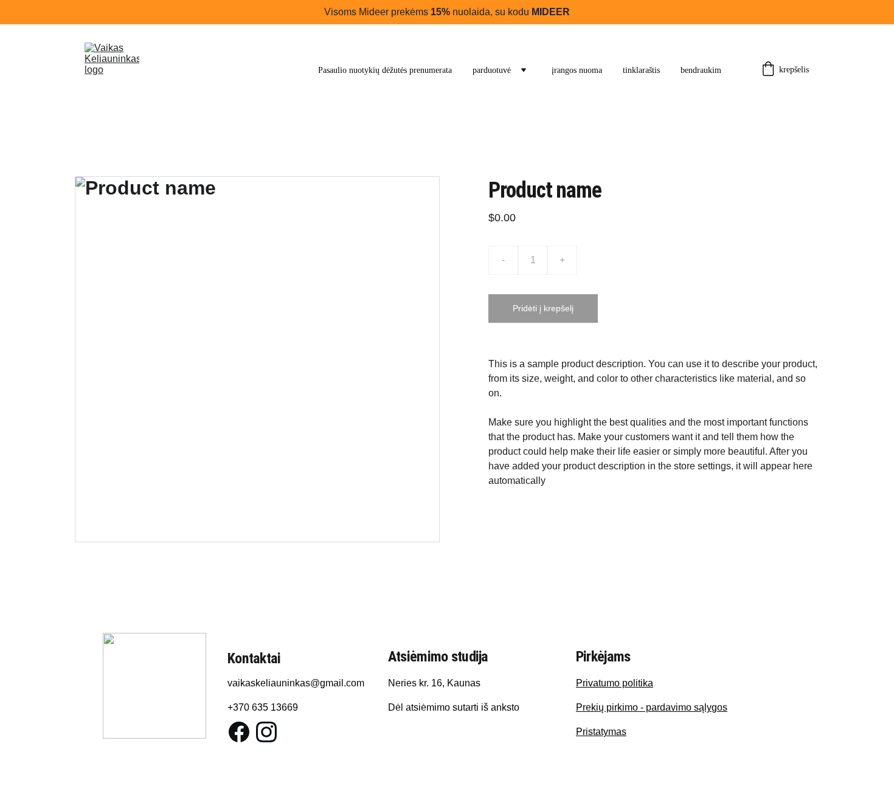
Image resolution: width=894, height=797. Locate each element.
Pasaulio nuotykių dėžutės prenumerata (385, 70)
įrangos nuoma (577, 70)
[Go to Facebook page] (239, 732)
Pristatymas (601, 731)
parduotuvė (492, 70)
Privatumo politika (614, 683)
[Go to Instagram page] (266, 732)
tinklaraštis (641, 70)
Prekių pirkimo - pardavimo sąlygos (651, 707)
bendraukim (701, 70)
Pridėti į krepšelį (543, 308)
